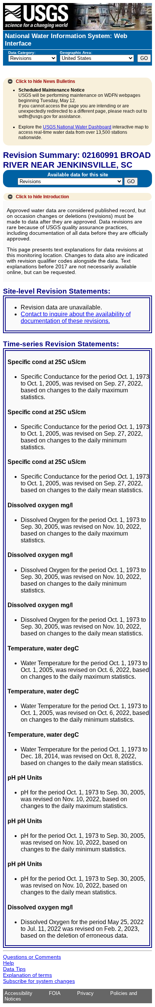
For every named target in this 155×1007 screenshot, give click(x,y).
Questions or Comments (32, 957)
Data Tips (14, 969)
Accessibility (18, 993)
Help (8, 963)
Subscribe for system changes (39, 981)
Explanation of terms (27, 975)
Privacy (85, 993)
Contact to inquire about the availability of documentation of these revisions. (76, 317)
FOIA (55, 993)
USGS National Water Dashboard (77, 127)
